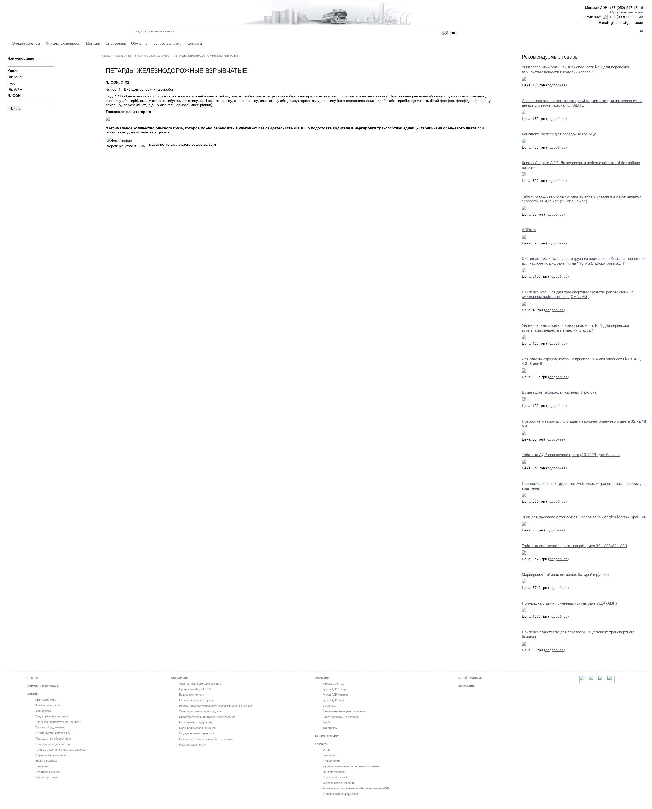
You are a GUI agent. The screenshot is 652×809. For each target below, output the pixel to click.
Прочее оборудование (49, 727)
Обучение (139, 43)
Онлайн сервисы (26, 43)
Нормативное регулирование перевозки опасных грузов (215, 705)
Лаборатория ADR (53, 13)
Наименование (21, 58)
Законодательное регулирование (344, 711)
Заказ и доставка (46, 777)
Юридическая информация (340, 794)
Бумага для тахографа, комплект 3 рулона (559, 392)
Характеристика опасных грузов (200, 711)
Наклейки (41, 766)
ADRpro (529, 229)
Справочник (116, 43)
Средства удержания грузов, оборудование (207, 717)
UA (640, 30)
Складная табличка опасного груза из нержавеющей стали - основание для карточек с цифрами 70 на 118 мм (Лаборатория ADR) (584, 260)
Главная (106, 55)
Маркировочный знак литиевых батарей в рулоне (565, 574)
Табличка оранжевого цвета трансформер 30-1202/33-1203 (574, 545)
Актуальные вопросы (63, 43)
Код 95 (327, 722)
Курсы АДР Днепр (334, 689)
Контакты (194, 43)
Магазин (93, 43)
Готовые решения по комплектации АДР (61, 749)
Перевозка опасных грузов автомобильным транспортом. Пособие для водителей (584, 485)
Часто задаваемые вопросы (341, 717)
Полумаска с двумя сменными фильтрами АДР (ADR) (569, 603)
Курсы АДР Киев (333, 700)
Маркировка (43, 710)
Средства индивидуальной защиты (58, 722)
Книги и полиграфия (48, 705)
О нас (326, 749)
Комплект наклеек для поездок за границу (559, 133)
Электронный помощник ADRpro (200, 683)
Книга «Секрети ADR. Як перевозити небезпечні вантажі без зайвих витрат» (581, 165)
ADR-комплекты (45, 699)
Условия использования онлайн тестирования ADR (356, 788)
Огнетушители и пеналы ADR (54, 733)
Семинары (329, 705)
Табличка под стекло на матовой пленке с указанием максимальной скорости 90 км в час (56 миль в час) (581, 198)
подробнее (556, 84)
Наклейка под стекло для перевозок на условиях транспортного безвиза (578, 634)
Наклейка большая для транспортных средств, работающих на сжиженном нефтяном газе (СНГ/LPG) (577, 294)
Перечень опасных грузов (152, 55)
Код (11, 83)
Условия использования (338, 782)
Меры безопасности (192, 744)
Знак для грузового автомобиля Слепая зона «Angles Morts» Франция (584, 516)
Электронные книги (47, 772)
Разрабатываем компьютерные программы (351, 766)
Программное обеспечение (53, 738)
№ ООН (14, 95)
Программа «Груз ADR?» (195, 689)
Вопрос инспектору (191, 694)
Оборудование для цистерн (53, 744)
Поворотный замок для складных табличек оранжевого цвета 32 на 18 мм (584, 423)
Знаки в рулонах (46, 760)
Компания (329, 755)
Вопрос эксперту (167, 43)
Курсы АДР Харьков (335, 694)
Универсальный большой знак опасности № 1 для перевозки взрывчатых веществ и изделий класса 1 (575, 69)
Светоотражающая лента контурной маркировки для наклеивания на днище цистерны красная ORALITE (582, 102)
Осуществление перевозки (196, 733)
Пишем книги (331, 760)
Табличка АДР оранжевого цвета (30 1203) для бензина (571, 454)
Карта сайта (466, 686)
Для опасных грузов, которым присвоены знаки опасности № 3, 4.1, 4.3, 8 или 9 (581, 361)
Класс (13, 70)
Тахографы (330, 728)
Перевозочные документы (196, 722)
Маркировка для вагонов (51, 755)
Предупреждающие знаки (51, 716)
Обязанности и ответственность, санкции (206, 739)
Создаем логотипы (335, 777)
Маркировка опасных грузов (197, 728)
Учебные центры (333, 683)
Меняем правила (334, 772)
